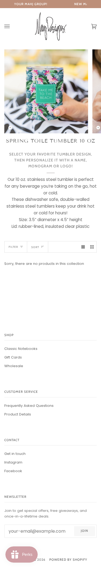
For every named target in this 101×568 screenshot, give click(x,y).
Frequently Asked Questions (29, 405)
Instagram (13, 462)
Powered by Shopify (68, 560)
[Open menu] (12, 26)
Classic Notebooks (20, 348)
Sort (35, 247)
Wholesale (13, 365)
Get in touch (15, 453)
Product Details (17, 414)
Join (84, 531)
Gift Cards (13, 357)
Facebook (13, 471)
